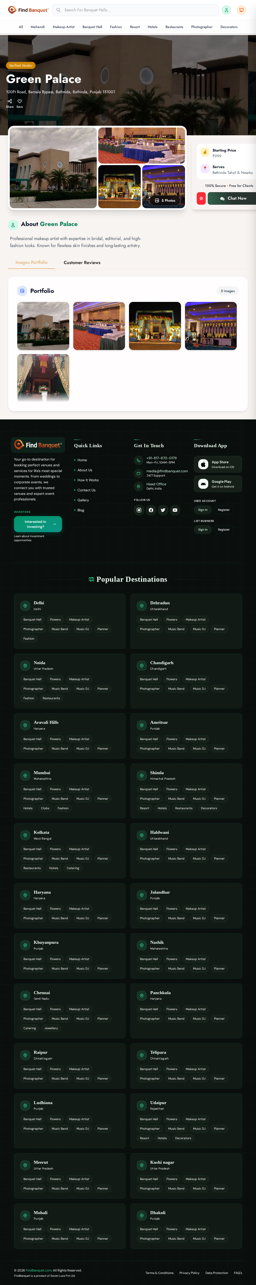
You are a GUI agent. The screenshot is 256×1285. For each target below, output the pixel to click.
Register (224, 510)
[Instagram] (139, 510)
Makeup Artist (63, 26)
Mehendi (38, 26)
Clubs (45, 808)
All (21, 26)
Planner (103, 629)
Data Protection (217, 1273)
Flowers (55, 620)
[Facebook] (151, 510)
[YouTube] (175, 510)
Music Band (60, 629)
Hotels (153, 26)
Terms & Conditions (160, 1273)
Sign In (203, 510)
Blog (81, 510)
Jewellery (51, 1028)
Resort (135, 26)
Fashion (116, 26)
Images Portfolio (32, 262)
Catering (73, 868)
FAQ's (238, 1273)
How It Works (88, 480)
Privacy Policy (190, 1273)
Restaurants (174, 26)
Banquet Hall (92, 26)
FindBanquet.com (39, 1270)
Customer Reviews (82, 262)
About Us (85, 470)
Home (82, 460)
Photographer (201, 26)
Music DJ (82, 629)
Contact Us (87, 490)
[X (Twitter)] (163, 510)
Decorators (229, 26)
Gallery (83, 500)
